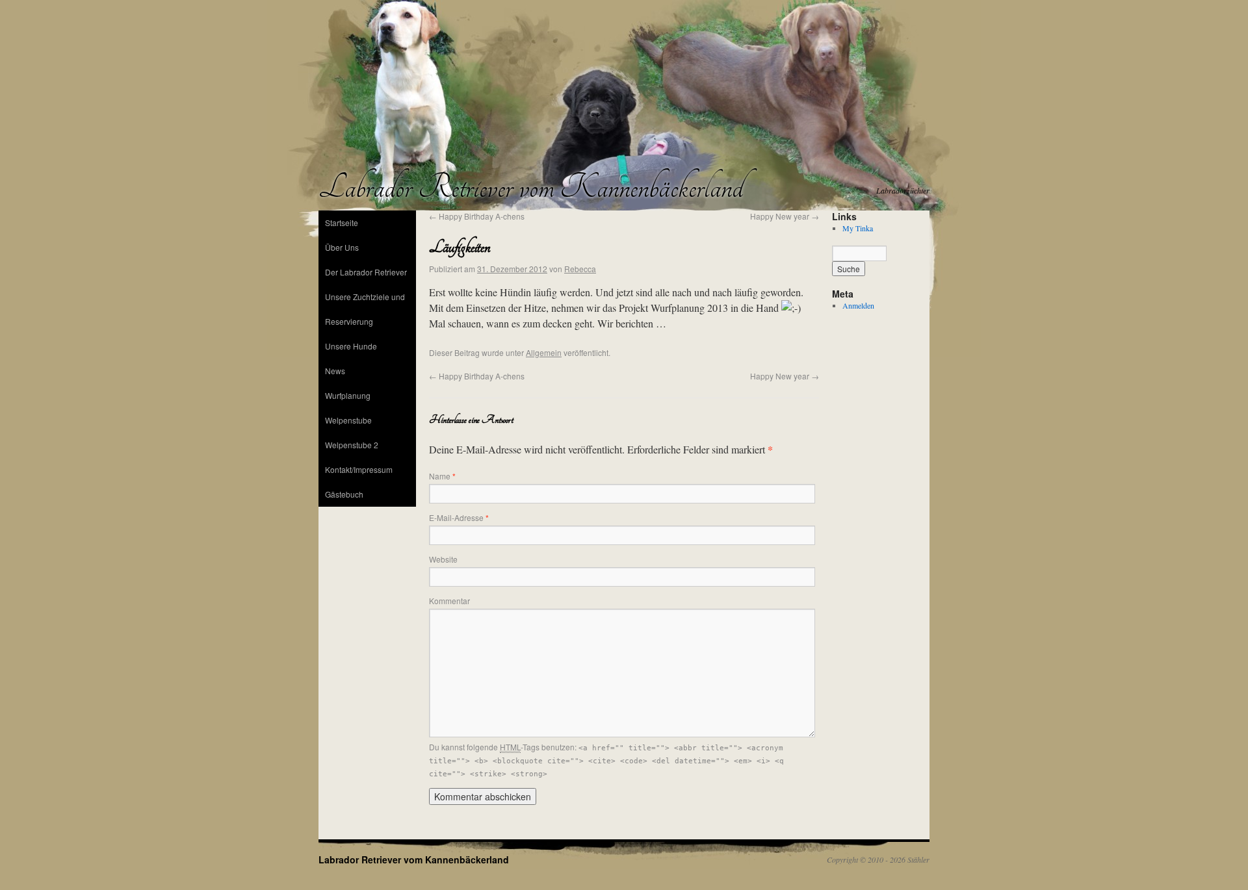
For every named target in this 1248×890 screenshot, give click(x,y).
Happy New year (784, 216)
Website (443, 559)
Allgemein (544, 352)
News (335, 370)
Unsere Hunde (351, 345)
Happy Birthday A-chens (477, 216)
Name (442, 475)
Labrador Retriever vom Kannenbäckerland (530, 187)
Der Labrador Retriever (366, 271)
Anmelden (858, 305)
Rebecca (580, 268)
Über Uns (342, 247)
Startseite (341, 222)
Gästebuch (344, 494)
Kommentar (449, 600)
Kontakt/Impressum (359, 469)
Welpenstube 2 (351, 444)
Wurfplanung (347, 395)
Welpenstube (348, 420)
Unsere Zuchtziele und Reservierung (365, 309)
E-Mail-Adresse (459, 517)
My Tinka (857, 228)
